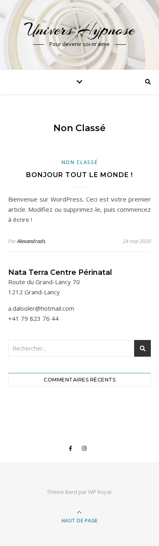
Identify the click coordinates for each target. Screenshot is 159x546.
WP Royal (99, 492)
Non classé (80, 162)
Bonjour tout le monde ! (79, 175)
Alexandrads (31, 241)
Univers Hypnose (79, 29)
